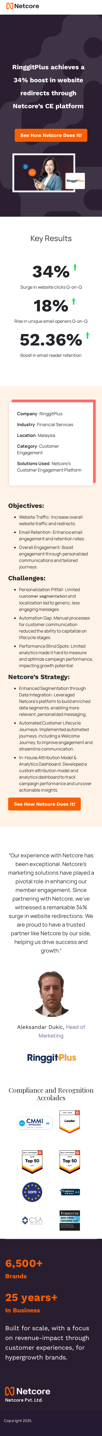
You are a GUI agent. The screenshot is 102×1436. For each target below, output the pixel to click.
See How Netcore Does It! (51, 135)
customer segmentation (43, 596)
